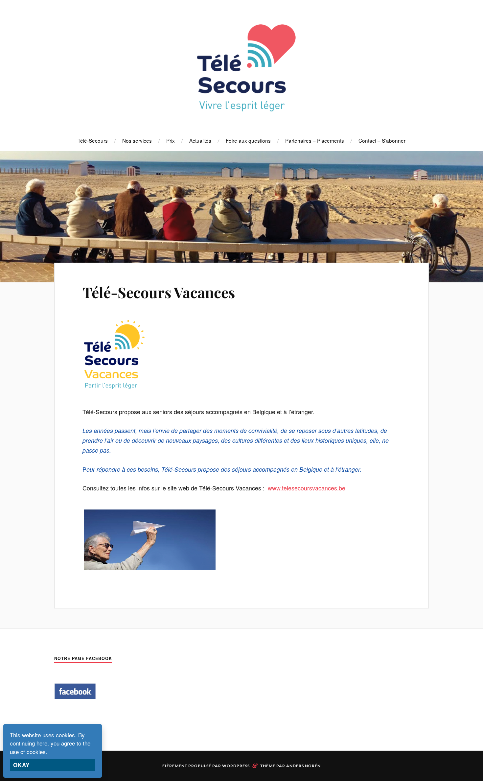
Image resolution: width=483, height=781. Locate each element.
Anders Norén (303, 765)
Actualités (200, 140)
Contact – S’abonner (381, 140)
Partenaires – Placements (314, 140)
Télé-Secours (93, 140)
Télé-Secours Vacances (158, 292)
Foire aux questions (248, 140)
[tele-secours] (241, 110)
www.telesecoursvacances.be (306, 488)
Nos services (137, 140)
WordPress (236, 765)
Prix (170, 140)
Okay (21, 765)
